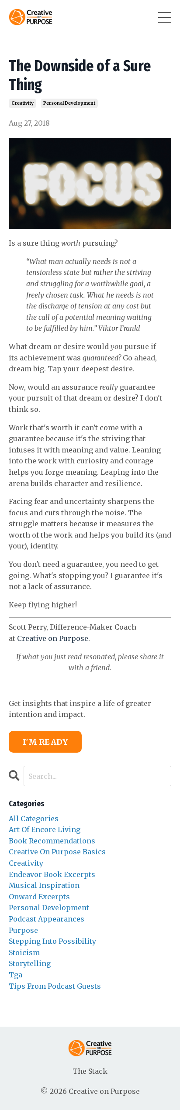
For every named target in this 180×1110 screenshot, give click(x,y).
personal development (69, 103)
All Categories (34, 818)
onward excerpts (39, 896)
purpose (23, 930)
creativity (22, 103)
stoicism (24, 952)
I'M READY (45, 742)
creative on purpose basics (57, 851)
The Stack (90, 1071)
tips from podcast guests (55, 986)
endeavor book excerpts (52, 874)
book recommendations (52, 840)
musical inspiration (44, 885)
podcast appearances (46, 919)
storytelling (30, 963)
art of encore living (44, 829)
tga (15, 974)
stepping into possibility (52, 941)
